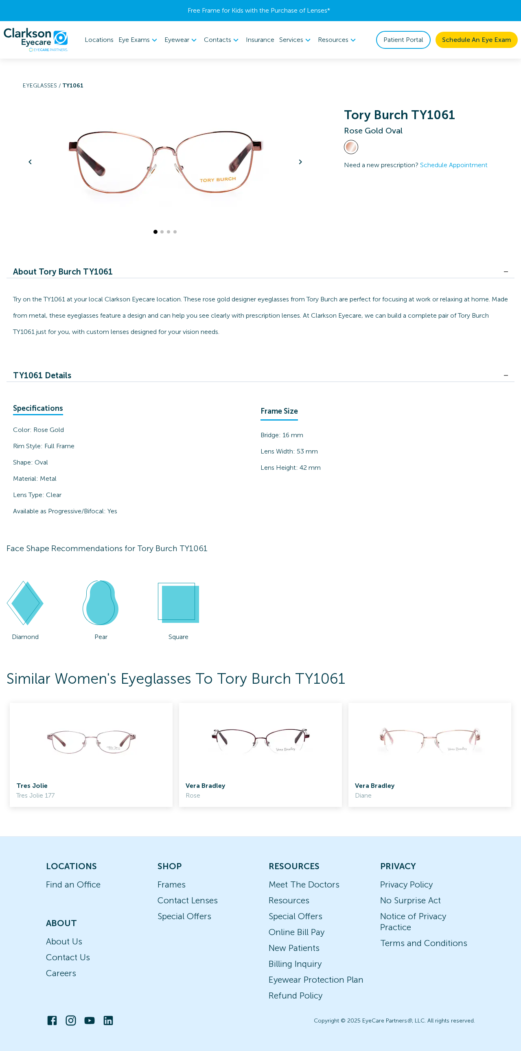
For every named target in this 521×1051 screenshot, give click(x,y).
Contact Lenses (188, 900)
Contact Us (68, 957)
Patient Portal (403, 40)
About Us (64, 941)
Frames (172, 884)
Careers (61, 973)
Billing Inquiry (295, 964)
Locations (99, 40)
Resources (289, 900)
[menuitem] (139, 40)
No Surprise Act (410, 900)
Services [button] (291, 40)
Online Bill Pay (296, 932)
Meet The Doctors (304, 884)
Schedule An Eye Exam (476, 40)
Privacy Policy (406, 884)
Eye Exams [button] (134, 40)
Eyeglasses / (42, 85)
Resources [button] (333, 40)
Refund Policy (295, 995)
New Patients (294, 948)
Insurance (260, 40)
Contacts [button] (217, 40)
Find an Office (73, 884)
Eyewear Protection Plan (316, 980)
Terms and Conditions (423, 943)
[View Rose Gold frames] (351, 147)
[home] (35, 40)
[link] (91, 755)
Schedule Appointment (454, 165)
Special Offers (184, 916)
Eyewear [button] (176, 40)
